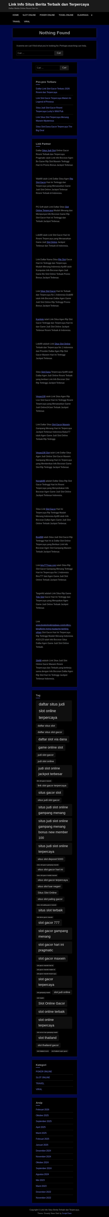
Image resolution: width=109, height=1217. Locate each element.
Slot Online (52, 242)
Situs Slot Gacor (48, 291)
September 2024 (44, 1168)
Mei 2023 (40, 1180)
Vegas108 (40, 396)
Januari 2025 (42, 1145)
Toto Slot (40, 597)
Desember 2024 (43, 1151)
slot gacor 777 (49, 922)
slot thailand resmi (43, 1051)
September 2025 (44, 1121)
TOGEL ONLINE (66, 15)
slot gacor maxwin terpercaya (46, 974)
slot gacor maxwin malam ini (46, 969)
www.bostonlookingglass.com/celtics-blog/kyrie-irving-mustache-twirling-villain (53, 628)
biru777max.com (48, 565)
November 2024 (43, 1156)
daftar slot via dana (52, 739)
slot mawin (40, 998)
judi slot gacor (46, 754)
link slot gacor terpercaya (52, 785)
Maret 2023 (41, 1186)
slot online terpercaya (46, 1022)
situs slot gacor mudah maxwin (47, 875)
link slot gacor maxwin (44, 781)
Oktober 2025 (42, 1115)
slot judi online (62, 992)
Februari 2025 (42, 1139)
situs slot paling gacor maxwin (46, 905)
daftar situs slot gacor (50, 732)
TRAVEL (16, 22)
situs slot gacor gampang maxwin (47, 865)
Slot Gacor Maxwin (61, 424)
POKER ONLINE (47, 15)
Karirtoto (40, 319)
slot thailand (47, 1038)
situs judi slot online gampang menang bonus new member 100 (53, 829)
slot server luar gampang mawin (47, 1032)
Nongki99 (40, 481)
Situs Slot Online (62, 344)
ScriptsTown (67, 1213)
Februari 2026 (42, 1109)
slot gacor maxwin (51, 958)
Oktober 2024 (42, 1162)
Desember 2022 (43, 1192)
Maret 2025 (41, 1133)
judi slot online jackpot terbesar (50, 771)
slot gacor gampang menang (53, 933)
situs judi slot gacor (49, 800)
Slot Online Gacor (51, 1003)
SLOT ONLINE (29, 15)
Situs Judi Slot (49, 150)
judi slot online (46, 761)
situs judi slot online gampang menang (53, 810)
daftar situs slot (46, 725)
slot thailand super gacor (59, 1051)
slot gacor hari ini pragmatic (51, 947)
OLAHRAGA (82, 15)
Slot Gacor (51, 509)
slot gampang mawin (43, 992)
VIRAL (27, 22)
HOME (16, 15)
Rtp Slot (62, 259)
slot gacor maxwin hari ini (45, 965)
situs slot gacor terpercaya (53, 880)
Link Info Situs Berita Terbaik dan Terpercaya (49, 4)
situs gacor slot (49, 792)
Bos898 (39, 537)
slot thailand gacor (48, 1045)
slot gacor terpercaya (46, 981)
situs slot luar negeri (49, 886)
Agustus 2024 (42, 1174)
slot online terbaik (51, 1011)
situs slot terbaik (50, 910)
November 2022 (43, 1198)
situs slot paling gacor (50, 899)
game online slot (50, 747)
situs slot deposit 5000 (50, 859)
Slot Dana (46, 372)
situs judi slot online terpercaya (53, 848)
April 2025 (41, 1127)
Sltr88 (38, 660)
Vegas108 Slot (43, 453)
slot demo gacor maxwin (45, 917)
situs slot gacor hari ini (50, 869)
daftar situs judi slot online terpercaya (52, 711)
